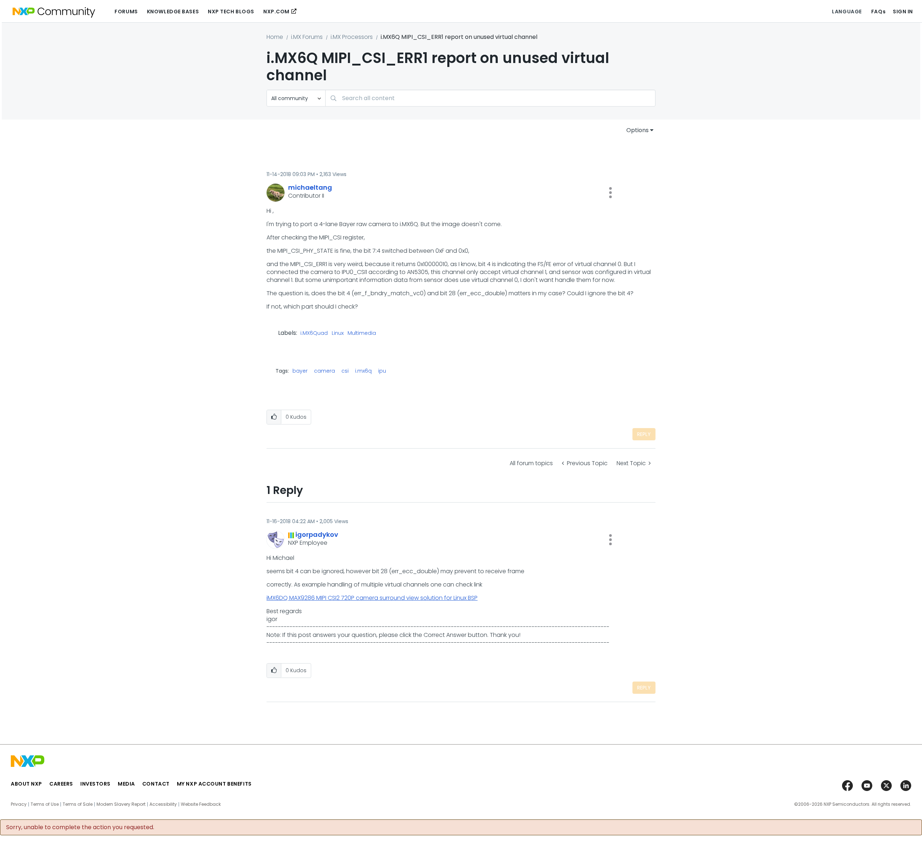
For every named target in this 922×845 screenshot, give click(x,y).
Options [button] (637, 130)
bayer (300, 370)
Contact (156, 783)
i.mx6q (363, 370)
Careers (61, 783)
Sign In (903, 11)
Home (275, 37)
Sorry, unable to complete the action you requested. (80, 827)
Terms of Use (45, 804)
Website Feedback (201, 804)
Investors (95, 783)
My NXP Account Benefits (214, 783)
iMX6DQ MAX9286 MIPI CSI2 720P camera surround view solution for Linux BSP (372, 598)
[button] (610, 193)
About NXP (26, 783)
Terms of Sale (78, 804)
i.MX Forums (307, 37)
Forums (126, 11)
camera (324, 370)
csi (345, 370)
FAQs (878, 11)
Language (846, 11)
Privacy (19, 804)
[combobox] (490, 98)
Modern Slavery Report (121, 804)
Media (126, 783)
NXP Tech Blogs (231, 11)
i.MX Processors (352, 37)
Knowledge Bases (173, 11)
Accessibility (163, 804)
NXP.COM (276, 11)
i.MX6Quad (314, 333)
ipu (382, 370)
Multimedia (362, 333)
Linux (338, 333)
